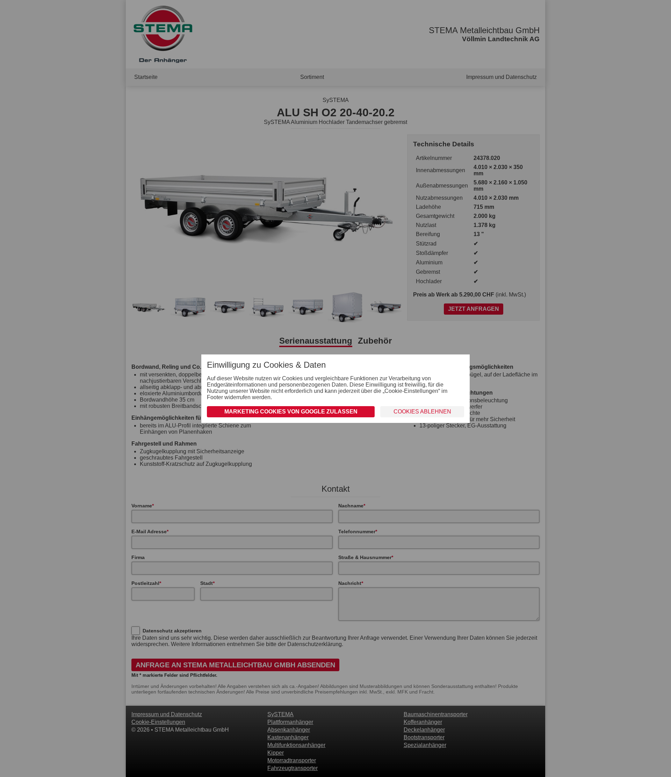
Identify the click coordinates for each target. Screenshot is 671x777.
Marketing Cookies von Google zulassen (291, 412)
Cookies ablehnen (422, 412)
